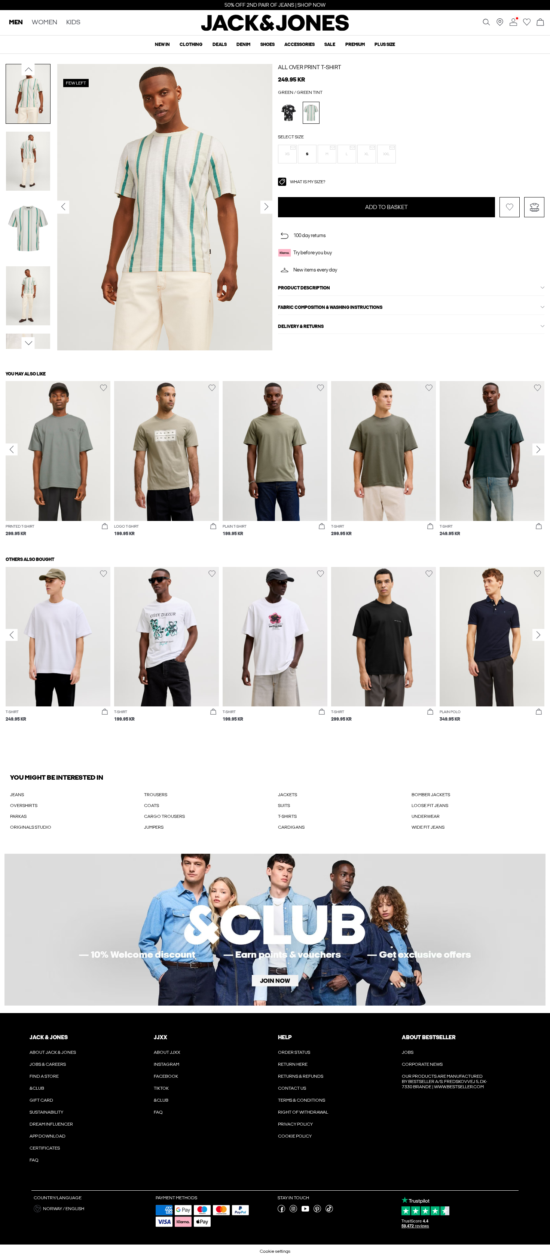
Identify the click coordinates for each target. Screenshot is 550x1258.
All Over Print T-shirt (309, 67)
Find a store (44, 1076)
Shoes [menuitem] (267, 44)
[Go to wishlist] (527, 24)
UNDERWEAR (426, 816)
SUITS (284, 805)
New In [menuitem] (162, 44)
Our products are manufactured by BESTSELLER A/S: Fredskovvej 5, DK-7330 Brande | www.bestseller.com (444, 1081)
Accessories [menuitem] (299, 44)
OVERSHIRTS (23, 805)
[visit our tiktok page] (329, 1210)
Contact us (292, 1088)
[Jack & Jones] (275, 29)
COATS (151, 805)
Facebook (166, 1076)
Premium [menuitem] (355, 44)
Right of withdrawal (303, 1112)
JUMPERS (154, 827)
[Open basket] (540, 22)
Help (285, 1037)
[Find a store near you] (500, 24)
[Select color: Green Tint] (311, 113)
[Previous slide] (12, 449)
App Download (47, 1136)
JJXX (160, 1037)
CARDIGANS (291, 827)
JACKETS (287, 794)
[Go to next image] (28, 343)
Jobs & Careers (48, 1064)
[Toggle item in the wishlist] (509, 207)
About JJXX (167, 1052)
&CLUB (37, 1088)
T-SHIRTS (287, 816)
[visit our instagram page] (293, 1210)
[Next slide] (538, 449)
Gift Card (41, 1100)
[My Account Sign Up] (275, 930)
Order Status (294, 1052)
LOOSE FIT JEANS (430, 805)
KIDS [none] (73, 22)
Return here (293, 1064)
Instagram (166, 1064)
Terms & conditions (301, 1100)
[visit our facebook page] (281, 1210)
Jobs (407, 1052)
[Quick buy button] (104, 526)
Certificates (45, 1148)
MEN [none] (16, 22)
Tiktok (161, 1088)
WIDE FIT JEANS (428, 827)
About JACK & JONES (53, 1052)
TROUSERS (155, 794)
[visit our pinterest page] (317, 1210)
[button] (287, 154)
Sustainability (46, 1112)
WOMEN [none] (44, 22)
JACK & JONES (49, 1037)
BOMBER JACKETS (431, 794)
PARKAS (18, 816)
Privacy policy (295, 1124)
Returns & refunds (300, 1076)
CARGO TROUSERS (164, 816)
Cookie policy (295, 1136)
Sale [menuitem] (329, 44)
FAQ (34, 1160)
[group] (58, 462)
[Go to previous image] (28, 70)
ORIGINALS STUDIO (30, 827)
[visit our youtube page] (305, 1210)
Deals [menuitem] (220, 44)
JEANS (17, 794)
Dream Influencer (51, 1124)
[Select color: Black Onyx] (288, 113)
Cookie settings (275, 1251)
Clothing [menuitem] (191, 44)
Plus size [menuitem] (385, 44)
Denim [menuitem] (243, 44)
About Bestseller (428, 1037)
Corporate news (422, 1064)
